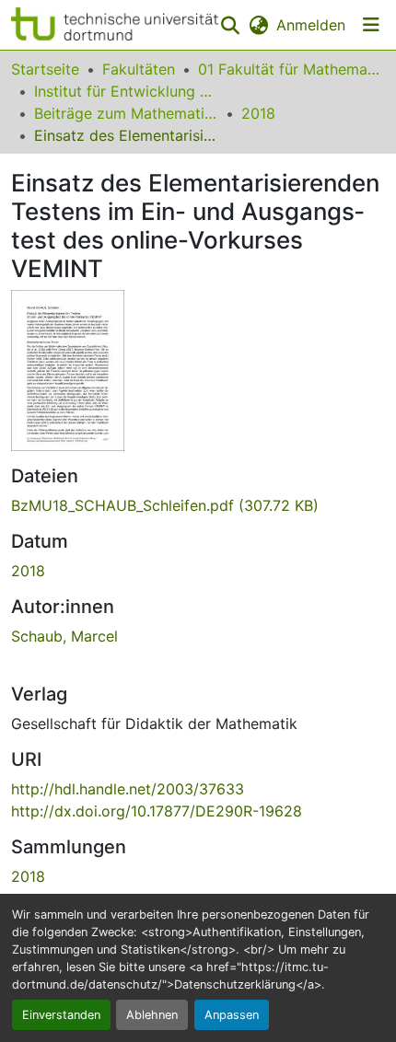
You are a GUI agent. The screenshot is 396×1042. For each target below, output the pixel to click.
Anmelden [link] (310, 25)
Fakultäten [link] (138, 69)
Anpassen (231, 1015)
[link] (198, 505)
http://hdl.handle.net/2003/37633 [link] (127, 789)
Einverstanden (61, 1015)
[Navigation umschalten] (371, 24)
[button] (114, 24)
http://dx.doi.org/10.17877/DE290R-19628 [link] (156, 811)
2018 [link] (258, 113)
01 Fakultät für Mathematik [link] (290, 69)
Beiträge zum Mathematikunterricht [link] (126, 113)
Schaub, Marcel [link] (64, 636)
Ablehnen (152, 1015)
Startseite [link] (45, 69)
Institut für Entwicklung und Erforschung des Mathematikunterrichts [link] (126, 91)
